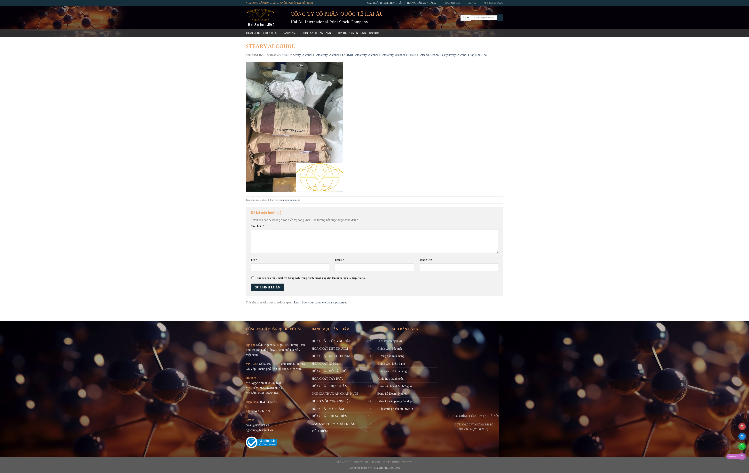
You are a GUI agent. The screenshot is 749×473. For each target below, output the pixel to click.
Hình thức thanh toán (390, 378)
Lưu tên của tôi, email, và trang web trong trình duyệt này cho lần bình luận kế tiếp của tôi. (311, 277)
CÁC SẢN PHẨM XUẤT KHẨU (333, 423)
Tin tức (374, 33)
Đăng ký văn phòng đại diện (395, 401)
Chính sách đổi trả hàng (392, 371)
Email (339, 259)
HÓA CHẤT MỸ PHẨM (328, 408)
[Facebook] (480, 33)
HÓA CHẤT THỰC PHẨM (330, 386)
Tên (254, 259)
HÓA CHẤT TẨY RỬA (327, 378)
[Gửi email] (490, 33)
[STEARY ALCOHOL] (294, 126)
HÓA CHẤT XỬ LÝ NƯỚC (330, 371)
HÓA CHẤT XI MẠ (325, 363)
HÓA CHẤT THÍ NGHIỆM (330, 416)
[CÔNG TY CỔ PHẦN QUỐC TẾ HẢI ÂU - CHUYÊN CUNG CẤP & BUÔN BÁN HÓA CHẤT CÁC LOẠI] (265, 17)
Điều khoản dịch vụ (389, 341)
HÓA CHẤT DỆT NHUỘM (330, 348)
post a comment (291, 200)
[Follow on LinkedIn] (500, 33)
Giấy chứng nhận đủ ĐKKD (395, 408)
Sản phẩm (289, 33)
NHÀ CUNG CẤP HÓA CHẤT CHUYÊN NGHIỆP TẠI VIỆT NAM (279, 3)
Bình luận (257, 226)
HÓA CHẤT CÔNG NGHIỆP (331, 341)
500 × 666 (282, 55)
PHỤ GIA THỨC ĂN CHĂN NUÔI (335, 393)
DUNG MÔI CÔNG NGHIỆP (331, 401)
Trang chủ (253, 33)
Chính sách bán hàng (316, 33)
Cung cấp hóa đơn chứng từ (394, 386)
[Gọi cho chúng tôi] (495, 33)
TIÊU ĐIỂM (320, 431)
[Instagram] (485, 33)
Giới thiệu (270, 33)
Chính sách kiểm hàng (391, 363)
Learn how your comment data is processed (320, 302)
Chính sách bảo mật (389, 348)
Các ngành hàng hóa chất (385, 3)
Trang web (426, 259)
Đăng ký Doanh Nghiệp (392, 393)
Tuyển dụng (357, 33)
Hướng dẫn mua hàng (421, 3)
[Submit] (500, 17)
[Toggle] (370, 431)
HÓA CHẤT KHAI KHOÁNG (332, 356)
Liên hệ (342, 33)
